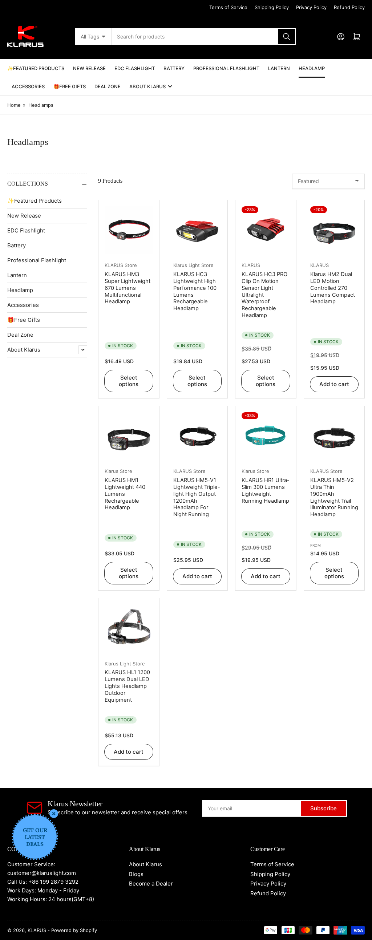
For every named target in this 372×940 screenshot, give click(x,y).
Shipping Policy (272, 7)
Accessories (28, 86)
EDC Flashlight (134, 68)
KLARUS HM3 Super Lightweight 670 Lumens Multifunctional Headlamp (127, 288)
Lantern (279, 68)
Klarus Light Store (193, 265)
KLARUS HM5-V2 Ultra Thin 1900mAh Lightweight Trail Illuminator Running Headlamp (334, 497)
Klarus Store (118, 471)
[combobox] (203, 36)
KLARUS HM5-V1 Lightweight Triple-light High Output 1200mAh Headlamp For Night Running (196, 497)
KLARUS (251, 265)
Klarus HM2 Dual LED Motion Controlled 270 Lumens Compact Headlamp (332, 288)
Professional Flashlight (226, 68)
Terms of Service (228, 7)
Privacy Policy (311, 7)
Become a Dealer (151, 883)
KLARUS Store (121, 265)
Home (14, 105)
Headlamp (312, 68)
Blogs (136, 874)
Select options (128, 381)
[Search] (287, 36)
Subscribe (323, 808)
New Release (89, 68)
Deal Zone (107, 86)
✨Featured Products (35, 68)
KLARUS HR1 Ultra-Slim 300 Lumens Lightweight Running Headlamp (266, 490)
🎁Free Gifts (69, 86)
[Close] (53, 813)
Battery (174, 68)
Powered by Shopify (74, 930)
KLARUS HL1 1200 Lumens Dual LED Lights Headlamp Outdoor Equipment (127, 686)
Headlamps (40, 105)
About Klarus (147, 86)
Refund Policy (349, 7)
